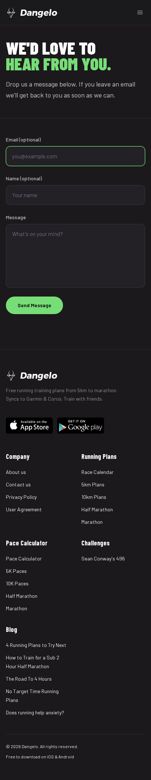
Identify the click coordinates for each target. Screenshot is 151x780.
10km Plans (93, 497)
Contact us (18, 484)
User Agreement (24, 509)
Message (16, 217)
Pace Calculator (24, 558)
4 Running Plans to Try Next (36, 645)
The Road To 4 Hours (29, 679)
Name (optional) (24, 178)
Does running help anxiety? (35, 712)
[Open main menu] (140, 12)
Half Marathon (97, 509)
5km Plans (92, 484)
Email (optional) (23, 139)
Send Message (34, 305)
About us (16, 472)
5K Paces (16, 571)
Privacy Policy (21, 497)
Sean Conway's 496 (103, 558)
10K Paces (17, 583)
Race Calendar (97, 472)
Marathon (92, 522)
